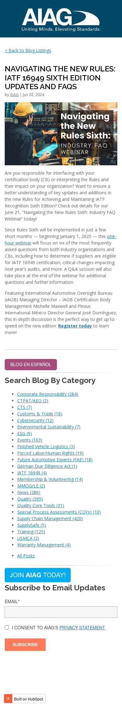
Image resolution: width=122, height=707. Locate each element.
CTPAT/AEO (32, 401)
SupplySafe (31, 525)
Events (29, 440)
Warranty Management (44, 545)
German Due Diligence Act (47, 466)
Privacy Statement (82, 627)
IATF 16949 (32, 473)
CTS (24, 407)
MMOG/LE (31, 486)
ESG (24, 433)
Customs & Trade (39, 414)
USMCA (28, 538)
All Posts (26, 556)
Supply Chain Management (50, 518)
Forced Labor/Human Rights (50, 453)
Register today (75, 326)
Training (31, 532)
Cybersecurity (35, 420)
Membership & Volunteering (50, 479)
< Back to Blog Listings (28, 50)
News (28, 492)
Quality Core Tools (40, 505)
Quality (30, 499)
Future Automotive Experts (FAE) (55, 459)
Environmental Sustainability (48, 427)
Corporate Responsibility (47, 394)
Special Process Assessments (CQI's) (59, 512)
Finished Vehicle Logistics (46, 446)
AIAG (14, 94)
